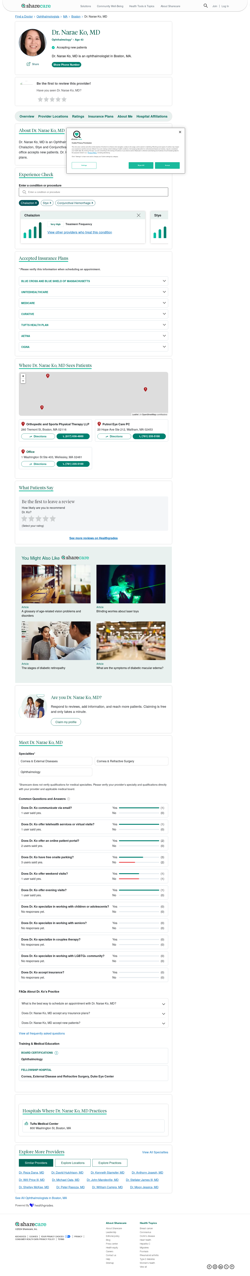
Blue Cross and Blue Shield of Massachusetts (55, 281)
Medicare (28, 303)
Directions (39, 436)
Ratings (78, 116)
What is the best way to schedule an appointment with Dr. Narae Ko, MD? (69, 1003)
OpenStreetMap (149, 414)
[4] (58, 98)
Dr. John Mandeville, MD (103, 1180)
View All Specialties (155, 1152)
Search (206, 5)
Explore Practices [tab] (109, 1163)
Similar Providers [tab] (36, 1163)
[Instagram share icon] (215, 1268)
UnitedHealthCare (34, 292)
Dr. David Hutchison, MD (67, 1172)
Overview (27, 116)
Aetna (25, 336)
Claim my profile (66, 722)
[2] (46, 98)
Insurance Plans (100, 116)
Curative (27, 314)
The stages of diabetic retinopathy (43, 668)
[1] (40, 98)
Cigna (25, 347)
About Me (125, 116)
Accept (167, 165)
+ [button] (23, 376)
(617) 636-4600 (74, 436)
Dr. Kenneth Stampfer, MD (107, 1172)
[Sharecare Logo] (36, 5)
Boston (76, 16)
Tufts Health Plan (34, 325)
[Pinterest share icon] (232, 1268)
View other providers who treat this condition (79, 232)
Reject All (141, 165)
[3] (52, 98)
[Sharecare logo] (55, 1224)
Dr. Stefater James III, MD (142, 1180)
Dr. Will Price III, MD (32, 1180)
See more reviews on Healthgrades (93, 538)
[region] (125, 151)
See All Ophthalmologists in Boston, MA (41, 1198)
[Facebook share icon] (209, 1268)
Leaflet (135, 414)
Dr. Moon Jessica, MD (144, 1187)
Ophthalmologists (48, 16)
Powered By (22, 1205)
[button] (68, 799)
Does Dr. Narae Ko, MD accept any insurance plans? (56, 1013)
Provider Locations (53, 116)
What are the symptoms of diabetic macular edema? (129, 668)
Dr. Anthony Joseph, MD (147, 1172)
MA (65, 16)
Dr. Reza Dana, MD (31, 1172)
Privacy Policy (92, 153)
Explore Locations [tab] (73, 1163)
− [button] (23, 381)
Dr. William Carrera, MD (107, 1187)
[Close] (180, 132)
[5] (64, 98)
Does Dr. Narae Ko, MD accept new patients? (51, 1023)
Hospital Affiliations (152, 116)
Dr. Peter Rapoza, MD (70, 1187)
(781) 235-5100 (151, 436)
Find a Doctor (24, 16)
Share (35, 64)
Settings (84, 165)
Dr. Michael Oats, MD (65, 1180)
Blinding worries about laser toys (117, 611)
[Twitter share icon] (226, 1268)
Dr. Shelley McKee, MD (34, 1187)
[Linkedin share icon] (220, 1268)
